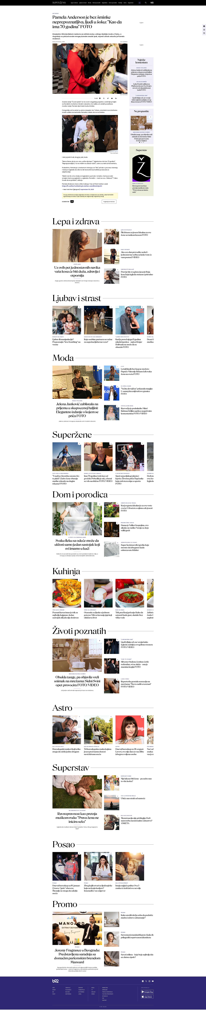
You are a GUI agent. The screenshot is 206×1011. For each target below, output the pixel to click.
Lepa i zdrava (74, 3)
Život (53, 994)
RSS (103, 998)
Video (92, 987)
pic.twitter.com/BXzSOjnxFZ (91, 186)
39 (72, 201)
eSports (80, 987)
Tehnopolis (81, 989)
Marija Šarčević (137, 183)
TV (92, 989)
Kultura (67, 992)
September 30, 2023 (87, 189)
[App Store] (147, 997)
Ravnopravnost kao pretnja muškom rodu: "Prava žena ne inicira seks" (140, 189)
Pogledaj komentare (109, 201)
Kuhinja (120, 3)
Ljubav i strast (83, 3)
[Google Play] (147, 992)
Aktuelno (55, 13)
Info (53, 987)
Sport (54, 989)
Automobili (81, 992)
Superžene (104, 3)
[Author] (141, 168)
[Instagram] (149, 981)
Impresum (104, 989)
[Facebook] (143, 981)
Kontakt (104, 1000)
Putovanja (68, 989)
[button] (139, 142)
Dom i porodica (113, 3)
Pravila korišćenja (107, 992)
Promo (77, 947)
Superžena (68, 994)
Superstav (130, 3)
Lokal (80, 994)
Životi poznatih (96, 3)
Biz (53, 992)
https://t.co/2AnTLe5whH (71, 186)
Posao (54, 883)
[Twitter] (146, 981)
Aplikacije (105, 996)
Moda (89, 3)
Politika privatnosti (107, 994)
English (93, 992)
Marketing (105, 987)
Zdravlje (67, 987)
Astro (125, 3)
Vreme (93, 994)
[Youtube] (153, 981)
